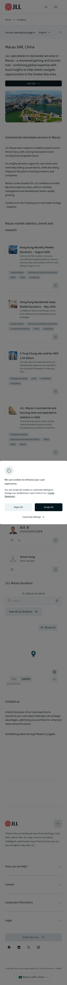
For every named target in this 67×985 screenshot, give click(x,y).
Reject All (18, 507)
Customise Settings (33, 517)
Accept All (49, 507)
